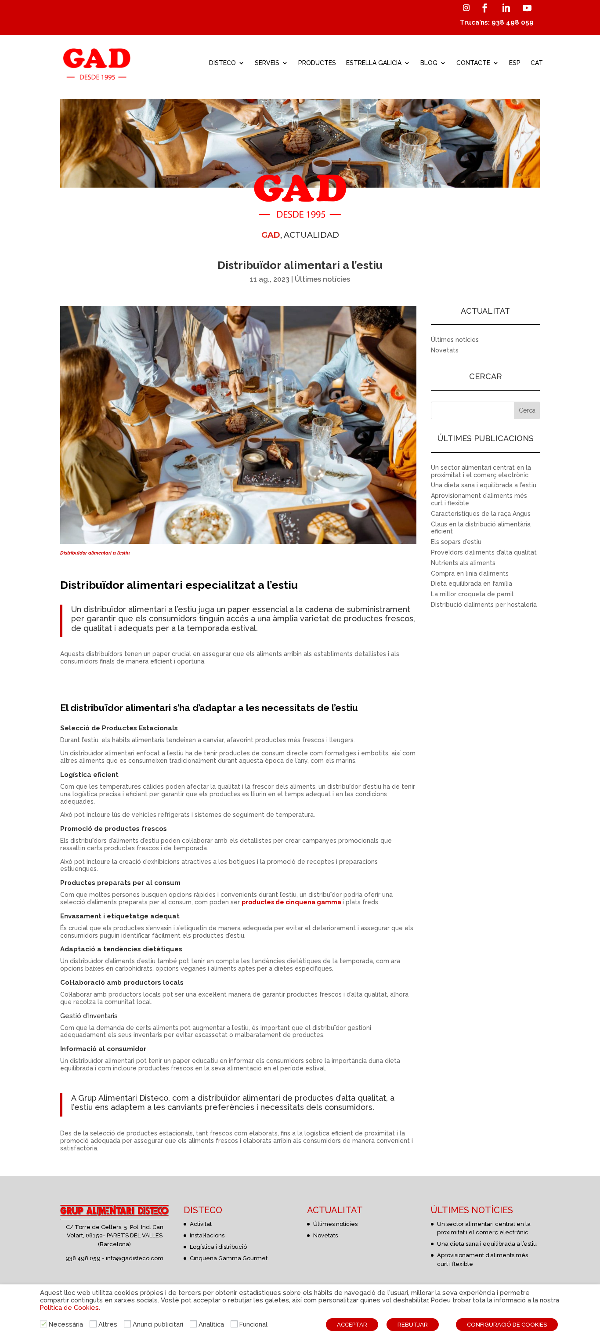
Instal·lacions (207, 1235)
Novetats (445, 350)
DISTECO (222, 62)
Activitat (201, 1224)
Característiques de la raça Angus (481, 513)
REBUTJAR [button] (413, 1324)
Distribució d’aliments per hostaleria (484, 604)
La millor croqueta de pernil (472, 594)
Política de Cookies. (70, 1307)
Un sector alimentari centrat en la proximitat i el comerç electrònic (481, 471)
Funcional (253, 1324)
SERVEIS (267, 62)
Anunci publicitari (158, 1324)
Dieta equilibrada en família (471, 583)
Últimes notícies (322, 279)
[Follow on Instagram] (466, 8)
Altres (107, 1324)
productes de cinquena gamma (291, 902)
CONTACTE (473, 62)
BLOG (428, 62)
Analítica (211, 1324)
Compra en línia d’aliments (470, 573)
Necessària (66, 1324)
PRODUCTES (317, 62)
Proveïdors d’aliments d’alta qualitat (484, 552)
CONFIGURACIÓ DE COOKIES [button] (507, 1324)
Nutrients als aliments (463, 562)
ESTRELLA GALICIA (373, 62)
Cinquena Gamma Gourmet (228, 1258)
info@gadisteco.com (134, 1258)
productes (314, 1097)
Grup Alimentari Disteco (123, 1097)
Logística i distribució (218, 1247)
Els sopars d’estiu (456, 541)
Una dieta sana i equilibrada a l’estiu (483, 485)
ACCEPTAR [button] (352, 1324)
